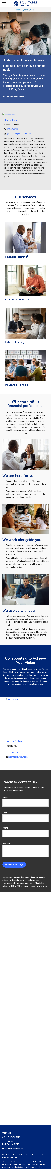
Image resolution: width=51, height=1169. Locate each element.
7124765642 (12, 129)
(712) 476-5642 (14, 1137)
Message (6, 843)
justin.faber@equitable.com (19, 133)
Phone (5, 828)
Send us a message (14, 864)
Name (5, 797)
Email (4, 813)
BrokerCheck (13, 1157)
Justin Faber (11, 120)
